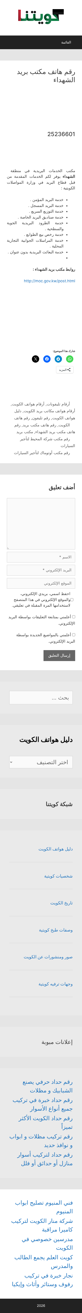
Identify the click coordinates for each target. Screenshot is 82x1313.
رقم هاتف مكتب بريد (39, 425)
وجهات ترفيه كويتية (55, 984)
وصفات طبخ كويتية (56, 930)
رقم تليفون (41, 418)
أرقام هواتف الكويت (28, 404)
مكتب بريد (24, 432)
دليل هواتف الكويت (55, 849)
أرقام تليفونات (58, 404)
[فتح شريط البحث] (7, 43)
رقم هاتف (22, 418)
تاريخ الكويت (61, 903)
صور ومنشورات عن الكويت (48, 956)
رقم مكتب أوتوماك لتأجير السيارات (42, 452)
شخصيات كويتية (58, 876)
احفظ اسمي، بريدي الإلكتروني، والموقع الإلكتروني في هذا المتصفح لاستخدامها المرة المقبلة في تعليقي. (41, 599)
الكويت (64, 425)
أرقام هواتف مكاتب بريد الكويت (49, 411)
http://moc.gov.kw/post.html (49, 281)
